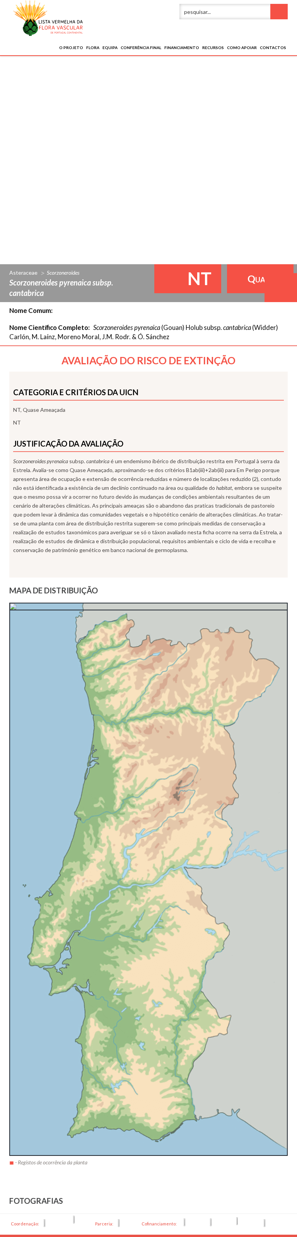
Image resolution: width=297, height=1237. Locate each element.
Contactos (273, 47)
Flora (92, 47)
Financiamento (181, 47)
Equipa (110, 47)
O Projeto (71, 47)
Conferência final (141, 47)
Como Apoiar (242, 47)
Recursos (213, 47)
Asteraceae (23, 272)
